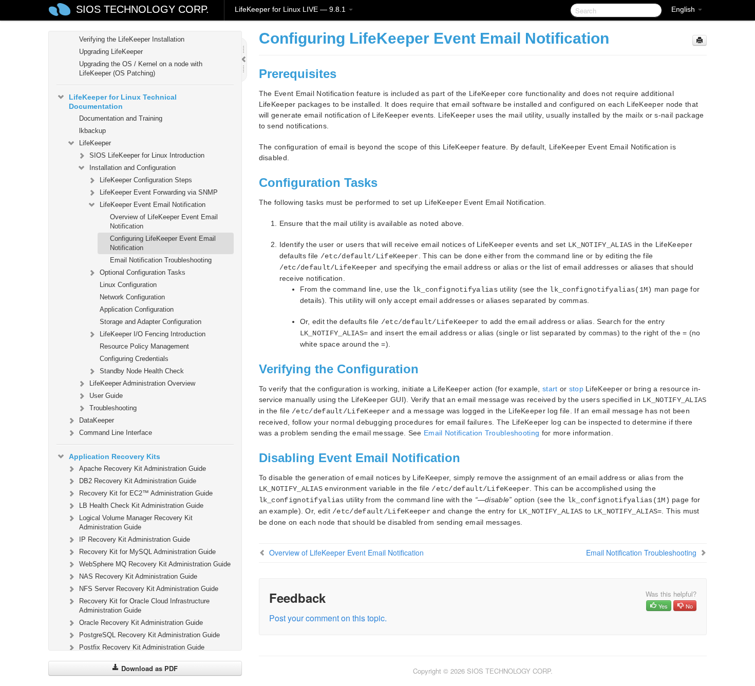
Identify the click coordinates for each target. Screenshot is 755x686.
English (684, 9)
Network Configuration (132, 297)
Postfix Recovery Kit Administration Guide (141, 647)
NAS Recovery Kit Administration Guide (138, 576)
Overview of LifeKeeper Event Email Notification (164, 221)
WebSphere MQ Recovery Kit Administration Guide (155, 564)
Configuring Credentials (134, 359)
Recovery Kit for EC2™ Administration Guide (146, 493)
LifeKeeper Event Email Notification (152, 204)
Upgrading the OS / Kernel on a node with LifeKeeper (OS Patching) (140, 68)
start (550, 389)
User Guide (106, 395)
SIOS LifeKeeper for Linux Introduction (146, 155)
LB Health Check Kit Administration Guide (141, 505)
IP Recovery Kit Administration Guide (134, 539)
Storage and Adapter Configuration (150, 322)
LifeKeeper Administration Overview (142, 383)
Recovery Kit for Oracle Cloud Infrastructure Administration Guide (144, 605)
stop (576, 389)
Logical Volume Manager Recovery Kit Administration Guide (136, 522)
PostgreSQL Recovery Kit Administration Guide (149, 635)
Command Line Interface (115, 432)
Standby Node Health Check (142, 371)
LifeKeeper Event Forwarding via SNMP (159, 192)
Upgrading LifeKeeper (111, 51)
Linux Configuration (128, 285)
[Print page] (699, 40)
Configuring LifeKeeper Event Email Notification (163, 243)
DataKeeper (96, 420)
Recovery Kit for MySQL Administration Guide (147, 552)
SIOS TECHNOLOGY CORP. (142, 9)
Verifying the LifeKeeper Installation (131, 39)
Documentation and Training (120, 118)
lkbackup (92, 131)
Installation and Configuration (132, 168)
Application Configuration (137, 309)
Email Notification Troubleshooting (161, 260)
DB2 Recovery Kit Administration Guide (137, 481)
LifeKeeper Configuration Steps (146, 180)
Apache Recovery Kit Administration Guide (142, 468)
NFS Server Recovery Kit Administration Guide (148, 589)
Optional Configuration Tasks (142, 272)
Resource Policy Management (144, 346)
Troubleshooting (113, 408)
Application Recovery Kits (114, 456)
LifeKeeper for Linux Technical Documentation (123, 101)
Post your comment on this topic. (328, 618)
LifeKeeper (95, 143)
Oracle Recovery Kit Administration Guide (141, 622)
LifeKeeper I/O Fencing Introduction (152, 334)
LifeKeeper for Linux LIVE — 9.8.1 (291, 9)
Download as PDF (148, 668)
